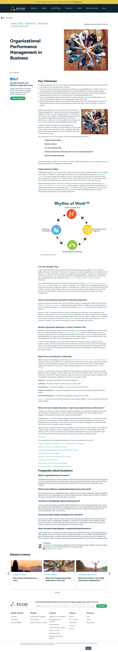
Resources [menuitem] (90, 613)
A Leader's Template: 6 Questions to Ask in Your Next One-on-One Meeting (61, 444)
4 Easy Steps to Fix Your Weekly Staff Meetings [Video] (55, 466)
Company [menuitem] (72, 613)
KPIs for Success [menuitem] (54, 630)
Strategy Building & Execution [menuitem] (55, 621)
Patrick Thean (55, 8)
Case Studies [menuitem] (73, 623)
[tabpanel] (26, 574)
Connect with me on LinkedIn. (54, 549)
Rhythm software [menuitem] (17, 613)
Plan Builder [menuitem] (14, 620)
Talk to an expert (17, 98)
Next (109, 573)
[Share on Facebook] (14, 79)
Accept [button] (88, 648)
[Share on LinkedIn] (11, 79)
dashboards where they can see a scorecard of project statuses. (87, 360)
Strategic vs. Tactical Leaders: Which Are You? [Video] (54, 457)
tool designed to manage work (52, 305)
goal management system (59, 185)
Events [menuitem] (89, 620)
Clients (44, 8)
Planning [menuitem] (33, 613)
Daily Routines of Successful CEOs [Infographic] (52, 463)
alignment (80, 307)
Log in (104, 8)
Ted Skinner (42, 437)
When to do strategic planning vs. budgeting (81, 278)
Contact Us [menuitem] (72, 626)
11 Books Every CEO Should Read (48, 460)
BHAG (71, 187)
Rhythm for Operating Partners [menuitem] (56, 637)
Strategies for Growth (17, 23)
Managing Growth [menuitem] (54, 633)
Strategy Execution (30, 23)
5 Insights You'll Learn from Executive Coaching (52, 447)
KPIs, (103, 183)
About (79, 8)
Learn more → (78, 2)
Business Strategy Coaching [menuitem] (38, 623)
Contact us (41, 399)
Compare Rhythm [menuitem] (16, 623)
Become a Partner (92, 8)
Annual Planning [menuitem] (54, 625)
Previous (8, 573)
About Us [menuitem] (71, 617)
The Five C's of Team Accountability (49, 453)
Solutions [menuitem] (52, 613)
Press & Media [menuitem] (73, 620)
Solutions (33, 8)
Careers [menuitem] (71, 629)
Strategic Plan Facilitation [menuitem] (37, 617)
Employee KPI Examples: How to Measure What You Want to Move (58, 450)
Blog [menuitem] (88, 617)
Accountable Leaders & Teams (19, 26)
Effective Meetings (43, 23)
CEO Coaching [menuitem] (34, 620)
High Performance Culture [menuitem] (57, 628)
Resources (68, 8)
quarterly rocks (42, 185)
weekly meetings (69, 318)
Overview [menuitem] (14, 617)
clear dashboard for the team (72, 332)
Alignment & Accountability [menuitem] (57, 617)
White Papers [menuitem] (91, 623)
